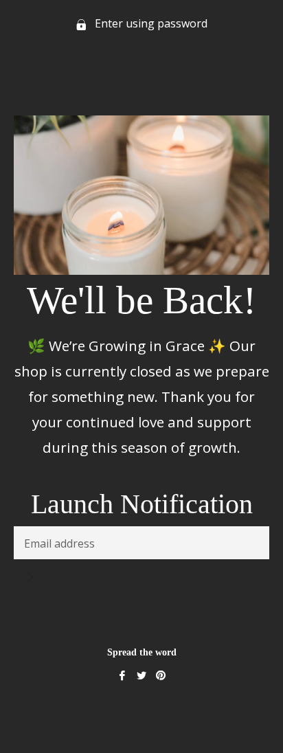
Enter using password (149, 23)
